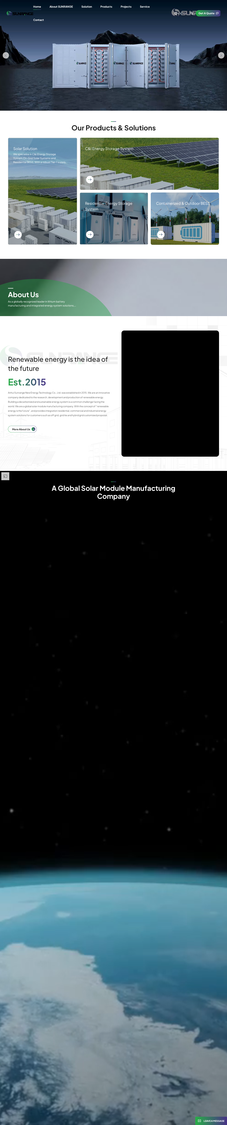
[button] (6, 55)
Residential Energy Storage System (114, 218)
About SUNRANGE (61, 6)
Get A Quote (206, 13)
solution (86, 6)
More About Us (21, 429)
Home (37, 6)
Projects (126, 6)
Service (145, 6)
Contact (38, 20)
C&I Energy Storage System (149, 164)
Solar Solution (42, 191)
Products (106, 6)
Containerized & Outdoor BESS (185, 218)
